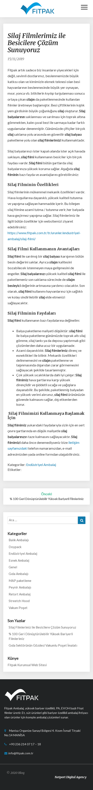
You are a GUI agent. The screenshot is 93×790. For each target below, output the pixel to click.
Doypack (15, 547)
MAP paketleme (20, 581)
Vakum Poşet (18, 608)
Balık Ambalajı (19, 540)
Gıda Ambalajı (18, 574)
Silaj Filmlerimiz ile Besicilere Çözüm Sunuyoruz (42, 627)
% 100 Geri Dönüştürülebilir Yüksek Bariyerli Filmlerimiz (41, 636)
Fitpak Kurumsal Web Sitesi (27, 665)
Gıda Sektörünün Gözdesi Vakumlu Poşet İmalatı (43, 645)
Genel (13, 567)
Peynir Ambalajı (20, 587)
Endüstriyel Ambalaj (41, 465)
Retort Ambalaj (19, 594)
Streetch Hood (19, 601)
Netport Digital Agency (71, 777)
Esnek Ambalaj (19, 560)
